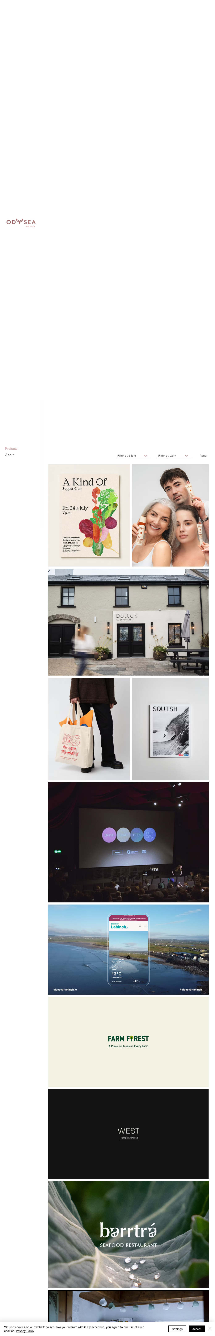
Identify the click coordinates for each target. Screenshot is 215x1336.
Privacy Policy (25, 1331)
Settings (177, 1329)
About (9, 455)
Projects (11, 448)
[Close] (209, 1329)
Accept (196, 1329)
